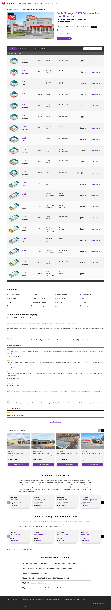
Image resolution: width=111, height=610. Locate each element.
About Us (9, 599)
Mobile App (25, 599)
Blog (57, 3)
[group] (13, 48)
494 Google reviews (25, 317)
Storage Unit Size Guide (48, 3)
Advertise (31, 599)
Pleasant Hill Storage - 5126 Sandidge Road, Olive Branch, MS (17, 454)
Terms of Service (48, 599)
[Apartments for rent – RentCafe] (8, 3)
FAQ (20, 599)
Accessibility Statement (79, 599)
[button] (64, 38)
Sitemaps (40, 599)
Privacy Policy (56, 599)
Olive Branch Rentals (21, 3)
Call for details (95, 61)
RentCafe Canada (99, 603)
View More (55, 421)
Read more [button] (9, 331)
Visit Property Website (64, 33)
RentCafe (9, 9)
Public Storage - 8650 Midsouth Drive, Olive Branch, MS (91, 454)
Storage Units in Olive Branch (34, 3)
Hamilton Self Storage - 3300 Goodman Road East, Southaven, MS (42, 454)
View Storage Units (18, 464)
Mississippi (15, 9)
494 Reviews (101, 19)
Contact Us (15, 599)
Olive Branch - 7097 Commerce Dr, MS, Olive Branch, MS (67, 454)
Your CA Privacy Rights (66, 599)
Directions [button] (94, 26)
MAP (11, 13)
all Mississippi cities (26, 549)
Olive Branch (23, 9)
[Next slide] (52, 25)
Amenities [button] (87, 48)
